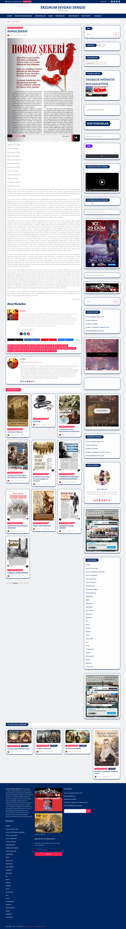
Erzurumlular (40, 16)
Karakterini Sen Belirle (92, 324)
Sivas (44, 351)
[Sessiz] (114, 190)
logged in (15, 583)
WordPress (26, 926)
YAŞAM (50, 16)
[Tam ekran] (116, 190)
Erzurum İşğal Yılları (91, 579)
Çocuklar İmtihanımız (91, 320)
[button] (102, 182)
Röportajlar (60, 16)
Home (8, 21)
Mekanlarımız (73, 16)
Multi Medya (86, 16)
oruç (11, 351)
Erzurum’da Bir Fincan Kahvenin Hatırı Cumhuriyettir (69, 430)
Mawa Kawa (58, 348)
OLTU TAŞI (37, 421)
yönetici (12, 35)
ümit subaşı (53, 351)
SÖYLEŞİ (88, 628)
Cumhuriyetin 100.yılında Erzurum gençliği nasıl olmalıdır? (41, 479)
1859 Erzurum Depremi (15, 432)
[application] (102, 182)
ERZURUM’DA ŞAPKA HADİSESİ (66, 527)
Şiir (86, 621)
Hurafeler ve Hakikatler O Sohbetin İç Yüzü (97, 327)
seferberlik (37, 351)
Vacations (88, 652)
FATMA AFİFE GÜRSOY (92, 589)
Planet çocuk (19, 351)
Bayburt (12, 345)
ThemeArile (42, 926)
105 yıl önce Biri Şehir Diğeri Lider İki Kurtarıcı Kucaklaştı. (17, 476)
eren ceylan (40, 345)
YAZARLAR (97, 16)
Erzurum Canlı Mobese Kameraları (95, 572)
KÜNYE (87, 600)
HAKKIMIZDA (89, 596)
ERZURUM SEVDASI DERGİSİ (63, 7)
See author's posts (27, 330)
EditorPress (34, 926)
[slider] (101, 189)
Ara (88, 146)
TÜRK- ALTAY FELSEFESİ (42, 526)
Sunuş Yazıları (89, 638)
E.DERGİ (88, 565)
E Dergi (9, 16)
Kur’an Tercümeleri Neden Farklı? (95, 317)
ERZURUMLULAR (90, 586)
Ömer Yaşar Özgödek (70, 348)
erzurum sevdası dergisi (61, 345)
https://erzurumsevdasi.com (33, 362)
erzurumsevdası (14, 348)
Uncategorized (90, 649)
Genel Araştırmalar (91, 593)
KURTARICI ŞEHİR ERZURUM (17, 573)
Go (116, 34)
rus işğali (28, 351)
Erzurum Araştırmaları (23, 16)
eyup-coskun (25, 348)
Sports (87, 635)
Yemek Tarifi (89, 667)
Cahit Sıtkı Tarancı (22, 345)
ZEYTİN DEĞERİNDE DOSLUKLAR (95, 331)
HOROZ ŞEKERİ (15, 21)
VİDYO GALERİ (90, 656)
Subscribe (48, 854)
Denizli (32, 345)
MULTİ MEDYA (90, 610)
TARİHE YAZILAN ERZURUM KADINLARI (17, 527)
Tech (87, 642)
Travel (87, 645)
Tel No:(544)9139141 (102, 411)
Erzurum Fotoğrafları (91, 575)
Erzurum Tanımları (91, 582)
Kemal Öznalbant (47, 348)
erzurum (49, 345)
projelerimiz (89, 614)
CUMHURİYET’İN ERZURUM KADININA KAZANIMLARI (69, 478)
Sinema (88, 624)
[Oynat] (87, 190)
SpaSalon (88, 631)
